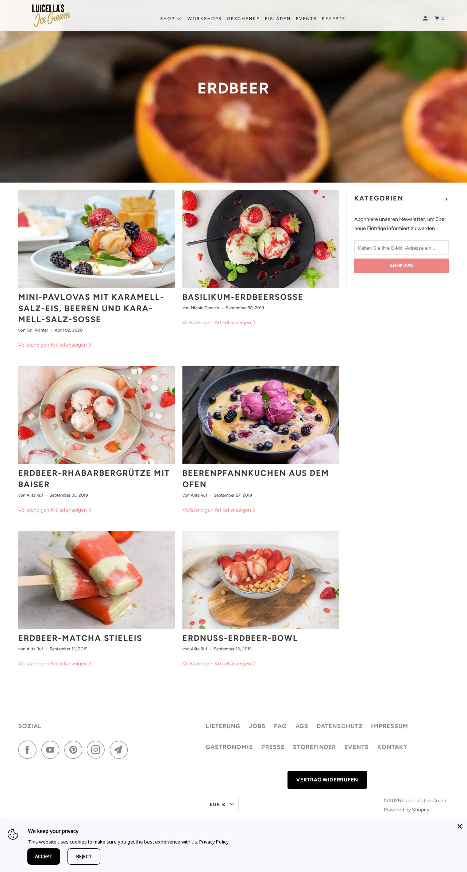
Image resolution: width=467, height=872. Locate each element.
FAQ (280, 726)
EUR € (218, 804)
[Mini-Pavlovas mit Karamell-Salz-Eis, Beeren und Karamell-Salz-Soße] (96, 239)
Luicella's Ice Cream (425, 801)
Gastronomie (229, 746)
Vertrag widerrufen (327, 780)
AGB (302, 726)
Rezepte (334, 18)
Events (306, 18)
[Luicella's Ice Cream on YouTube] (52, 750)
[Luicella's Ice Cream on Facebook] (29, 750)
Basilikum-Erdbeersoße (243, 297)
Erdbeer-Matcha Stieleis (80, 638)
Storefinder (314, 746)
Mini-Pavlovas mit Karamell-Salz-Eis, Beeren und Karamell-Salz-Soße (91, 308)
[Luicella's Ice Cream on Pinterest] (75, 750)
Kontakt (392, 746)
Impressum (389, 726)
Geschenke (243, 18)
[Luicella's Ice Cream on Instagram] (98, 750)
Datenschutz (340, 726)
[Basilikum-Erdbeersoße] (260, 239)
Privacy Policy (214, 841)
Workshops (205, 18)
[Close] (459, 826)
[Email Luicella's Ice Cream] (121, 750)
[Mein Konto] (426, 18)
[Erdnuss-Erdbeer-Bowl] (260, 580)
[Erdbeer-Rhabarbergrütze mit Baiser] (96, 415)
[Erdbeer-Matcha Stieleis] (96, 580)
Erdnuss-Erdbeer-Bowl (240, 638)
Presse (273, 746)
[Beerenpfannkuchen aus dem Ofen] (260, 415)
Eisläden (278, 18)
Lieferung (223, 726)
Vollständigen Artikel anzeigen (53, 345)
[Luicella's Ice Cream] (51, 15)
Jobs (257, 726)
